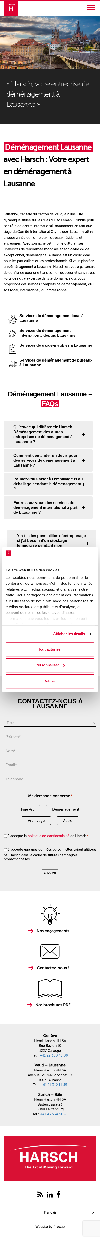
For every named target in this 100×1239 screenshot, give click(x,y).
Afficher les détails (69, 634)
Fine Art (27, 809)
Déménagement (65, 809)
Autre (67, 820)
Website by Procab (50, 1227)
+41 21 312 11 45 (54, 1085)
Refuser (50, 681)
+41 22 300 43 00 (54, 1055)
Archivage (36, 820)
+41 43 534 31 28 (53, 1114)
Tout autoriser (50, 649)
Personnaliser (47, 665)
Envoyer (50, 872)
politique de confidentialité (48, 836)
